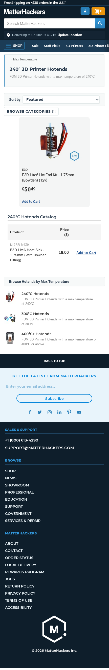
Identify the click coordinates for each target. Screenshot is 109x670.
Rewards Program (24, 572)
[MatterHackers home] (25, 12)
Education (16, 499)
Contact (14, 550)
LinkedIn (59, 412)
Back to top (54, 361)
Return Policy (19, 586)
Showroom (17, 485)
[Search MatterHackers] (100, 23)
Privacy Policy (20, 593)
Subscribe (54, 398)
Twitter (39, 412)
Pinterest (69, 412)
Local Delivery (20, 565)
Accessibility (18, 607)
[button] (54, 35)
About (11, 543)
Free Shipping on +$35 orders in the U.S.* (35, 3)
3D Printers (74, 46)
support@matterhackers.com (39, 447)
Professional (19, 492)
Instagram (49, 412)
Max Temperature (25, 59)
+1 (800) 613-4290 (21, 440)
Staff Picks (52, 46)
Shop (10, 471)
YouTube (79, 412)
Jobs (10, 579)
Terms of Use (18, 600)
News (10, 478)
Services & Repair (22, 520)
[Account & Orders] (85, 11)
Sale (35, 46)
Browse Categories (29, 111)
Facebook (29, 412)
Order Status (19, 557)
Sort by (14, 99)
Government (18, 513)
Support (14, 506)
